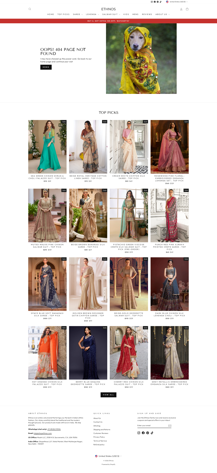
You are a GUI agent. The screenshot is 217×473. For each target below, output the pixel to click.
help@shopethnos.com (43, 433)
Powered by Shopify (108, 464)
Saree (77, 14)
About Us (162, 14)
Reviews (147, 14)
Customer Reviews (100, 433)
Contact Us (97, 422)
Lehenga (91, 14)
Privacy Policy (99, 437)
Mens (135, 14)
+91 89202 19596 (54, 429)
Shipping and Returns (101, 429)
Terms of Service (100, 441)
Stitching (96, 426)
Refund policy (99, 444)
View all (108, 395)
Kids (126, 14)
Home (50, 14)
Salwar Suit (110, 14)
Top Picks (63, 14)
